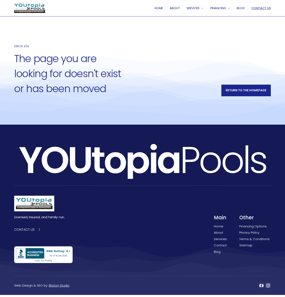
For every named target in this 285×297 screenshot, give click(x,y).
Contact (220, 245)
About (175, 8)
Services (220, 239)
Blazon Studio (59, 285)
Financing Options (253, 226)
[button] (195, 8)
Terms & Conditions (254, 239)
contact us (261, 8)
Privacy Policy (249, 232)
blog (241, 8)
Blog (217, 251)
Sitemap (245, 245)
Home (159, 8)
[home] (29, 8)
